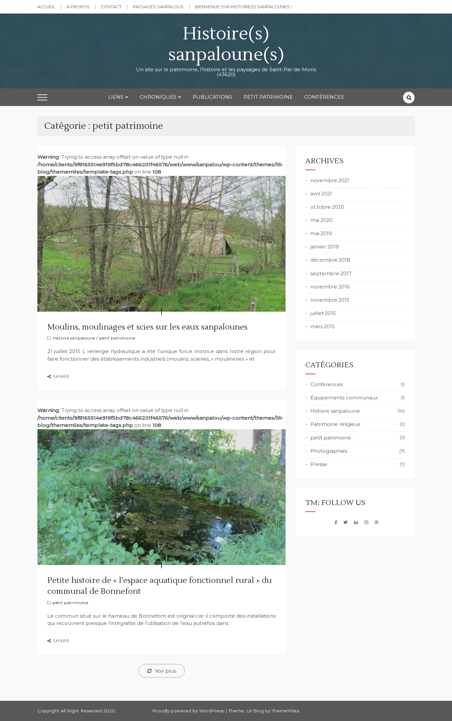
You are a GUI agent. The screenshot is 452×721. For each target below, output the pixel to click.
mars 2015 (322, 327)
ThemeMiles (285, 710)
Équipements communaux (344, 398)
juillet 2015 (323, 313)
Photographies (328, 451)
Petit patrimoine (268, 97)
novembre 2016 (329, 287)
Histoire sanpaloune (74, 337)
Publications (212, 97)
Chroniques (158, 97)
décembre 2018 (330, 260)
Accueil (46, 6)
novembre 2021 (329, 180)
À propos (78, 6)
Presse (318, 464)
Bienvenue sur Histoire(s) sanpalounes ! (243, 6)
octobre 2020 (327, 207)
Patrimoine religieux (335, 424)
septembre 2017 (330, 274)
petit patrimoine (117, 337)
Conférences (324, 97)
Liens (115, 97)
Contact (111, 6)
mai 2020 (321, 220)
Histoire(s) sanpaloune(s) (226, 44)
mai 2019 (321, 233)
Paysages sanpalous (158, 6)
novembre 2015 (329, 300)
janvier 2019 (324, 247)
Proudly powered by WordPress (188, 710)
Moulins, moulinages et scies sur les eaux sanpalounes (147, 327)
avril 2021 (321, 194)
